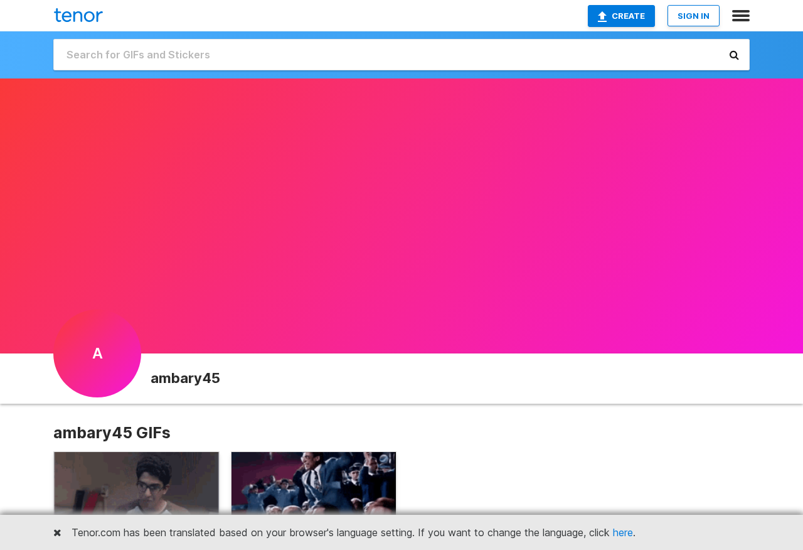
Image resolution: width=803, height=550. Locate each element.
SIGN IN (694, 16)
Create (628, 16)
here (623, 532)
